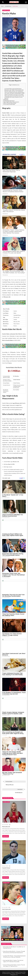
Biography (5, 99)
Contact (8, 972)
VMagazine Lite (14, 974)
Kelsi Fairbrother (6, 909)
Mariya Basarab (6, 826)
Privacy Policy (22, 972)
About (3, 972)
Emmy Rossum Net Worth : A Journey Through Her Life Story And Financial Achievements (14, 952)
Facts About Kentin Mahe (9, 104)
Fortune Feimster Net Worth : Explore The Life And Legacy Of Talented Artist (14, 965)
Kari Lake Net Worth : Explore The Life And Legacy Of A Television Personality (13, 961)
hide (18, 84)
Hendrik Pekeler (6, 868)
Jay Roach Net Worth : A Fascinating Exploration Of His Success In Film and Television (14, 956)
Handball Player (6, 10)
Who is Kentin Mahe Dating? (9, 103)
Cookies (17, 972)
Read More (5, 836)
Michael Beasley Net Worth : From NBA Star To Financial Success (14, 947)
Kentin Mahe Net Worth (8, 100)
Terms (12, 972)
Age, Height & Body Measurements (11, 102)
